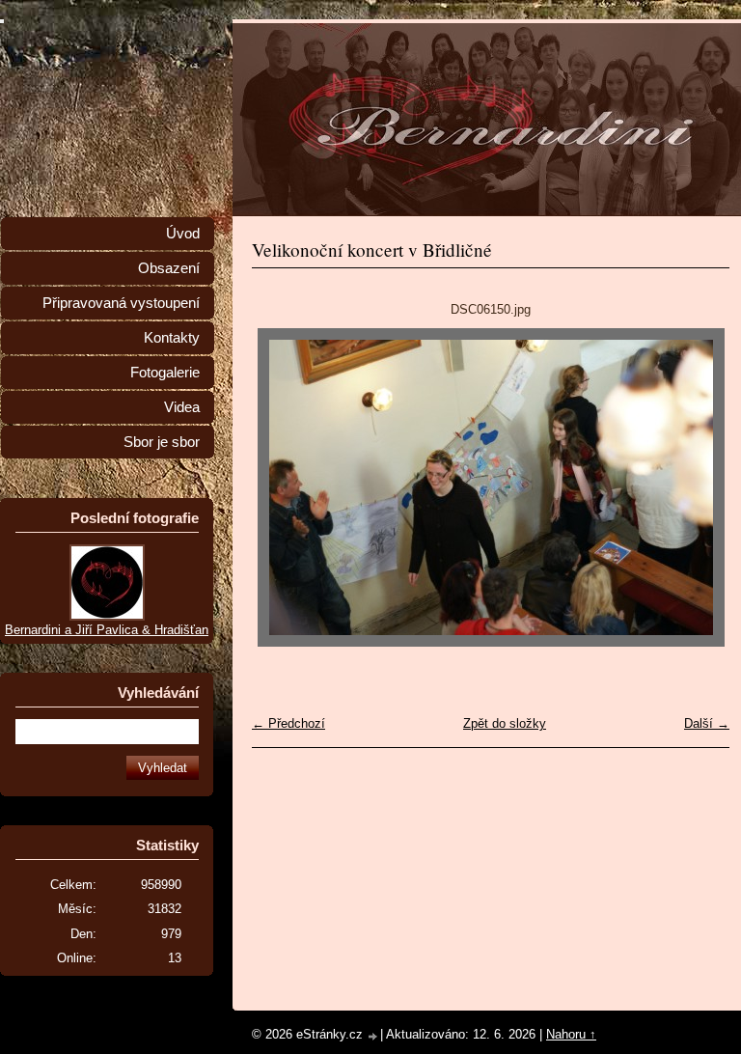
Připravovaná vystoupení (121, 303)
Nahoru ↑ (571, 1034)
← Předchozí (288, 723)
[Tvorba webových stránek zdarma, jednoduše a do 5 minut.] (373, 1036)
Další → (706, 723)
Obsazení (169, 268)
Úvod (183, 233)
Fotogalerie (165, 372)
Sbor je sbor (162, 442)
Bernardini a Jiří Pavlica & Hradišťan (106, 630)
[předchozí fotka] (283, 487)
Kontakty (172, 338)
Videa (182, 407)
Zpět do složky (504, 723)
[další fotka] (698, 487)
